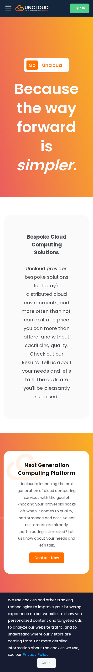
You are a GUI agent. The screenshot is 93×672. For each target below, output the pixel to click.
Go (32, 65)
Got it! (46, 663)
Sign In (79, 8)
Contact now (46, 557)
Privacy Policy (35, 654)
